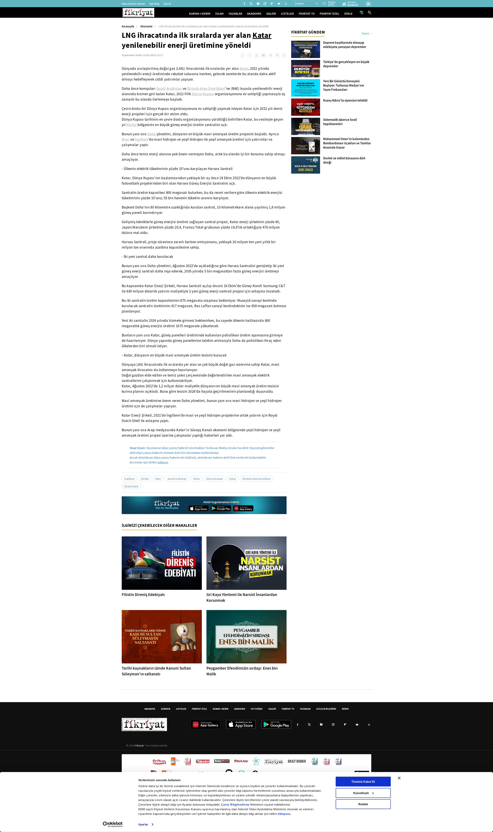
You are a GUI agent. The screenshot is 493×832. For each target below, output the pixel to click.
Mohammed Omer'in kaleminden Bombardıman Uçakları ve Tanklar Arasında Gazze (347, 143)
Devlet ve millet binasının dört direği (344, 160)
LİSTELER (287, 14)
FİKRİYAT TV (307, 14)
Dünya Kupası (203, 94)
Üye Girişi (154, 3)
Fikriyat (139, 745)
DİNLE (348, 14)
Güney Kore (131, 486)
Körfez (132, 125)
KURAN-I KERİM (220, 708)
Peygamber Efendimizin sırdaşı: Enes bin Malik (242, 671)
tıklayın (162, 462)
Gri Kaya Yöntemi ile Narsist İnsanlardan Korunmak (241, 597)
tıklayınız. (285, 813)
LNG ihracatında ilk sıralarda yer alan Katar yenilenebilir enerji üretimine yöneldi (214, 26)
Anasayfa (128, 26)
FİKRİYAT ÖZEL (329, 14)
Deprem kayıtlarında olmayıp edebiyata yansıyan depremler (344, 45)
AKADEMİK (254, 14)
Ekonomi (146, 26)
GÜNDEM (165, 708)
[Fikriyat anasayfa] (167, 505)
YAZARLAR (235, 14)
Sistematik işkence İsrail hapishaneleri (340, 122)
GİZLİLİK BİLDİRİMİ (326, 708)
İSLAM (219, 14)
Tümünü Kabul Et (363, 781)
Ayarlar (143, 824)
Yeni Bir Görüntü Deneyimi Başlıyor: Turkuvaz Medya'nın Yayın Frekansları (343, 85)
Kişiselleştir (361, 792)
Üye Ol (167, 3)
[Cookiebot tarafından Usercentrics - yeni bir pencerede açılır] (113, 824)
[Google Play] (221, 508)
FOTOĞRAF (256, 708)
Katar (261, 35)
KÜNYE (345, 708)
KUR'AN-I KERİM (199, 14)
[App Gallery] (243, 508)
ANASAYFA (149, 708)
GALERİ (271, 14)
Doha (151, 134)
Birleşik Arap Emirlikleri (206, 88)
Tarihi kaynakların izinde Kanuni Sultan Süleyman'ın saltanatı (156, 671)
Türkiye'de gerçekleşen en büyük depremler (346, 64)
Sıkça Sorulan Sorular (133, 3)
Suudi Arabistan (169, 88)
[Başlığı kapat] (399, 778)
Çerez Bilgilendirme (235, 804)
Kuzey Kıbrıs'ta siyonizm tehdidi (345, 100)
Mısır (126, 139)
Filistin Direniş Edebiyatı (143, 594)
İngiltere (141, 139)
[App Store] (198, 508)
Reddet (363, 804)
